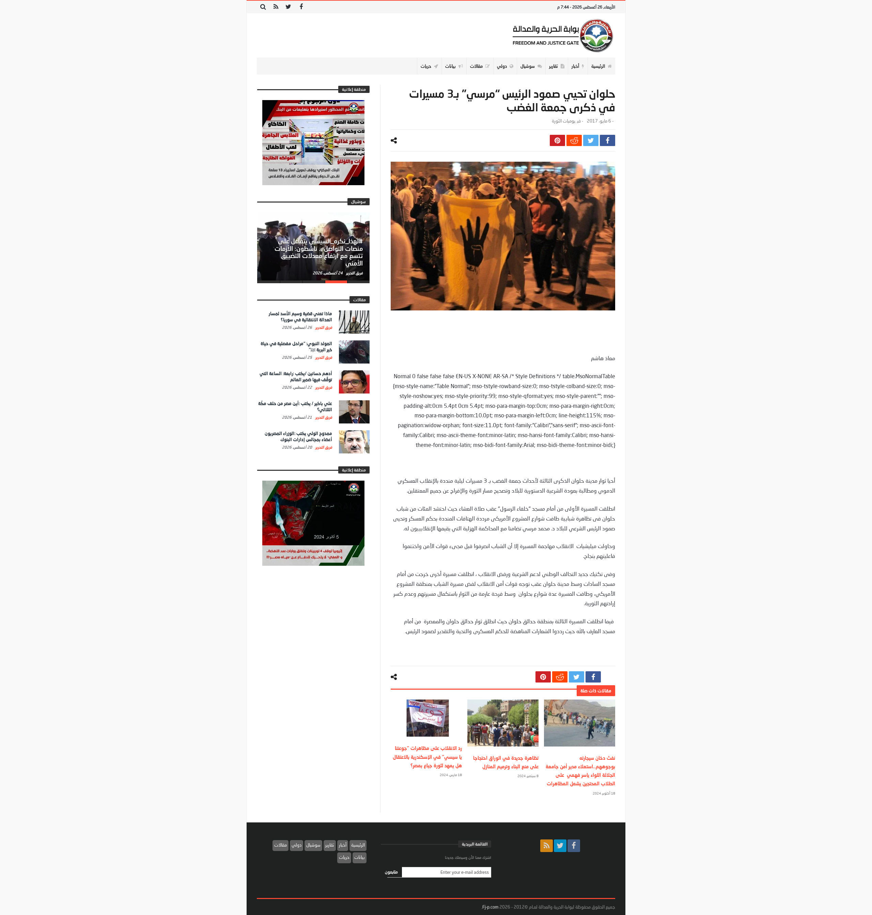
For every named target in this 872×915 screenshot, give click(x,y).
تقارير (329, 845)
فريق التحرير (354, 273)
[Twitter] (288, 7)
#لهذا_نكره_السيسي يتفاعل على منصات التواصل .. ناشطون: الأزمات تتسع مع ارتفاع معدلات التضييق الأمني (319, 252)
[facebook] (607, 140)
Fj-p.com (490, 907)
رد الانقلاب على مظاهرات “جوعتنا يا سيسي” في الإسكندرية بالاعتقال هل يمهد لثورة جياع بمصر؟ (427, 756)
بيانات (359, 857)
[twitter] (590, 140)
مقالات (280, 845)
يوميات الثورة (563, 121)
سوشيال (313, 845)
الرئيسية (358, 845)
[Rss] (275, 7)
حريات (344, 857)
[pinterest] (557, 140)
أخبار (342, 845)
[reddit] (574, 140)
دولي (296, 845)
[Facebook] (301, 7)
